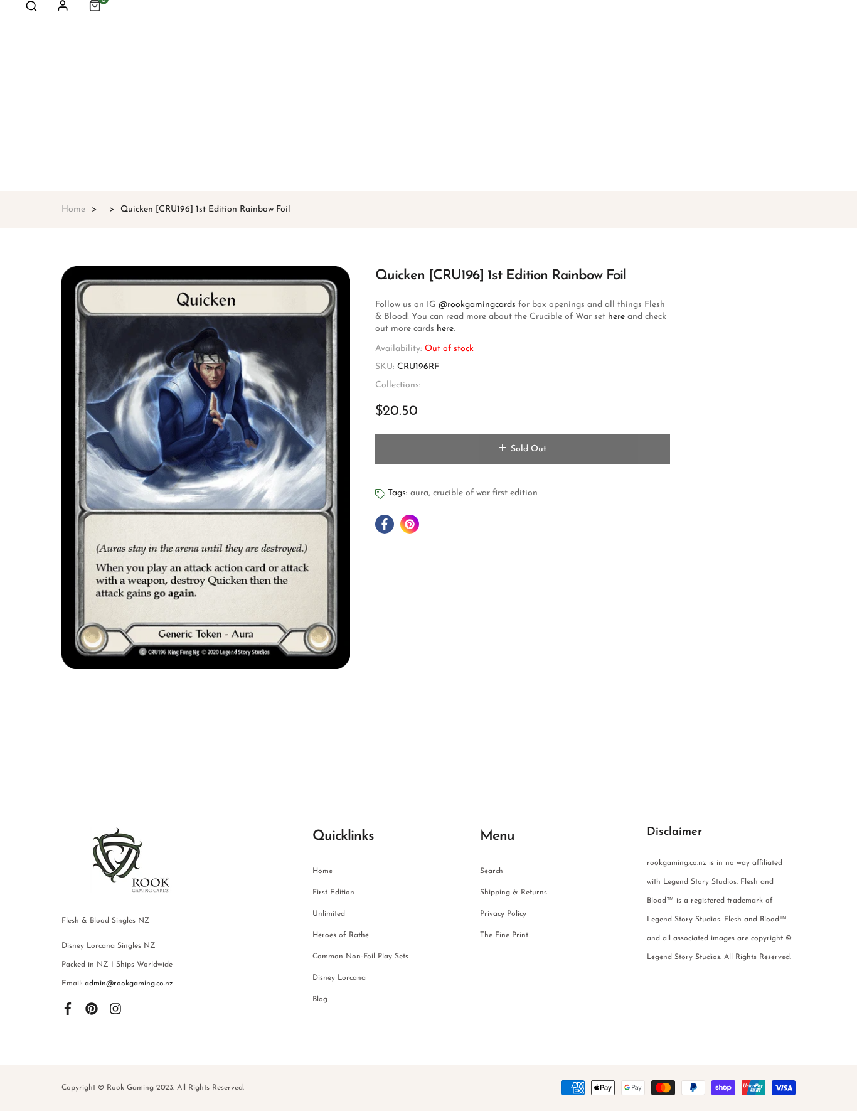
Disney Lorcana (339, 978)
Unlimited (328, 914)
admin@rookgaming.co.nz (129, 983)
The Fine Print (504, 935)
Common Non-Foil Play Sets (360, 956)
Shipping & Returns (513, 892)
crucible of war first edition (485, 493)
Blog (319, 999)
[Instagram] (115, 1008)
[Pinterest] (91, 1008)
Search (491, 871)
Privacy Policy (503, 914)
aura (419, 493)
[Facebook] (67, 1008)
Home (322, 871)
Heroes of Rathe (340, 935)
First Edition (333, 892)
